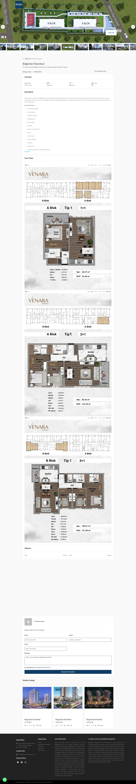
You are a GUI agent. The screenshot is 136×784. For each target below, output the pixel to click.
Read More (27, 151)
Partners (97, 4)
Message (27, 653)
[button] (68, 165)
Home (53, 4)
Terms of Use (46, 667)
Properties (61, 4)
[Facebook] (18, 762)
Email (26, 644)
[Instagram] (25, 762)
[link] (37, 697)
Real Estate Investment (75, 4)
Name (26, 635)
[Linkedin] (21, 762)
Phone (71, 635)
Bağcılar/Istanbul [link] (32, 719)
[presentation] (3, 27)
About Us (105, 4)
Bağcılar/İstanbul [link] (63, 719)
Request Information (68, 672)
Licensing (90, 4)
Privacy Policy (21, 758)
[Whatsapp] (5, 780)
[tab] (68, 226)
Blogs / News (117, 4)
